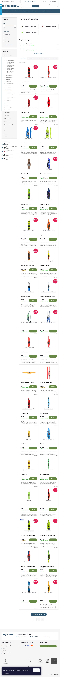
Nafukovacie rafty (9, 79)
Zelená (28, 500)
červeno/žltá (51, 108)
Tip (6, 39)
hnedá (29, 169)
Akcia (6, 36)
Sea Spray (50, 261)
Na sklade (7, 34)
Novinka (6, 38)
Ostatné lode (8, 109)
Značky (5, 136)
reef (26, 138)
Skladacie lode (8, 100)
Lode (5, 58)
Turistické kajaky (9, 89)
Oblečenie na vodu (7, 118)
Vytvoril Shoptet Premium (54, 674)
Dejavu (50, 291)
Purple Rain (26, 199)
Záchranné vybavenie (8, 121)
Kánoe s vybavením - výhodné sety (10, 69)
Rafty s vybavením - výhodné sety (10, 72)
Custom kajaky (8, 85)
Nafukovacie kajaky (9, 77)
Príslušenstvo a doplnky (8, 124)
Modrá (26, 77)
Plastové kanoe (8, 81)
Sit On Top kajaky (9, 107)
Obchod (4, 650)
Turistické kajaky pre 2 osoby (11, 98)
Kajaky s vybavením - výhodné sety (10, 66)
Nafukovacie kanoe (9, 75)
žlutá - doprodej (31, 347)
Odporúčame (22, 58)
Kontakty (4, 648)
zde (29, 670)
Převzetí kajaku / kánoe (7, 651)
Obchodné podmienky (5, 1)
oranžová (26, 108)
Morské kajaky (8, 87)
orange (46, 77)
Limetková (50, 77)
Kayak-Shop (47, 636)
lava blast (26, 531)
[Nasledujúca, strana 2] (38, 619)
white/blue (34, 592)
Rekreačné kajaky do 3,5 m (11, 92)
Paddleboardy (6, 112)
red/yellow (24, 592)
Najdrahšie (38, 58)
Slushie (50, 169)
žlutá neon (52, 439)
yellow (51, 592)
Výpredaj (7, 41)
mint (25, 291)
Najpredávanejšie (46, 58)
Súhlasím (36, 670)
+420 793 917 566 (34, 636)
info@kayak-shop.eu (22, 636)
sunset (46, 261)
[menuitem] (8, 11)
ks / (48, 646)
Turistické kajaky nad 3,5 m (11, 95)
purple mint (31, 531)
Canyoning (6, 130)
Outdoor (5, 133)
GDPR (4, 653)
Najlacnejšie (30, 58)
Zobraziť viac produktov (38, 53)
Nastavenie (6, 673)
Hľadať (36, 6)
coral (31, 138)
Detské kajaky (8, 102)
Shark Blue (29, 230)
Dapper (46, 291)
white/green (29, 592)
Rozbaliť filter (9, 45)
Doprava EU (13, 1)
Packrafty (7, 105)
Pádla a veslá (6, 115)
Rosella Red (49, 531)
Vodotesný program (8, 127)
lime (32, 77)
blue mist (54, 77)
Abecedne (55, 58)
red (21, 322)
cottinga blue (48, 500)
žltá (26, 408)
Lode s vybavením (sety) (10, 60)
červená (29, 77)
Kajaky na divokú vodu (10, 83)
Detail (33, 86)
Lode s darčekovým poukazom (10, 63)
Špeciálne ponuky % (8, 55)
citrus (29, 138)
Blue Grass (31, 199)
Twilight (46, 169)
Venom (33, 230)
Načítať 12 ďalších (38, 614)
